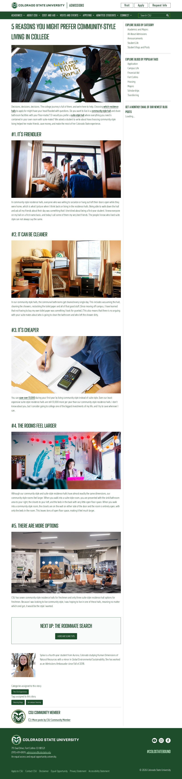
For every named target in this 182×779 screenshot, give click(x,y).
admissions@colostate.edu (39, 752)
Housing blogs (18, 702)
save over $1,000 (27, 397)
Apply (141, 5)
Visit (127, 5)
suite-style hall (77, 115)
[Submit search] (167, 15)
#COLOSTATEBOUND (159, 751)
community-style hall (101, 111)
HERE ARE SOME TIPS (66, 636)
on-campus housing (34, 702)
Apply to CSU (17, 771)
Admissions (76, 5)
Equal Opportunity (59, 771)
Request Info (160, 5)
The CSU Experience (20, 692)
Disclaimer (44, 771)
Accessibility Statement (99, 771)
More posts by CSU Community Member (51, 720)
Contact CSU (31, 771)
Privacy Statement (78, 771)
